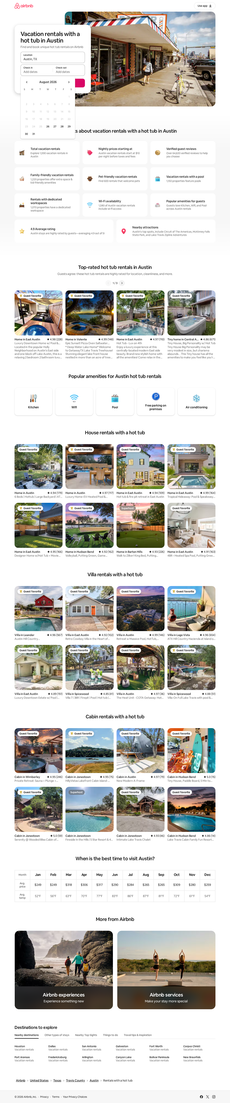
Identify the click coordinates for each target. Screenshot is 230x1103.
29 (69, 126)
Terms (55, 1096)
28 (62, 126)
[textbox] (36, 72)
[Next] (122, 283)
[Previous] (108, 283)
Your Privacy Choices (75, 1096)
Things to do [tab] (110, 1035)
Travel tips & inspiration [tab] (138, 1035)
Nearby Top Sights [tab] (86, 1035)
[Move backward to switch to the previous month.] (27, 82)
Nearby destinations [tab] (27, 1035)
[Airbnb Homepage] (24, 5)
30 (26, 134)
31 (33, 134)
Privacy (44, 1096)
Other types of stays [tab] (57, 1035)
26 (47, 126)
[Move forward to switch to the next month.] (69, 82)
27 (54, 126)
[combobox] (52, 59)
